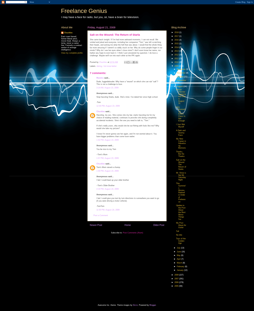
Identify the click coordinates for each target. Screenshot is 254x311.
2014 (176, 47)
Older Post (158, 225)
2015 (176, 43)
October (180, 76)
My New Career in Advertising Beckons (181, 143)
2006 (176, 282)
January (180, 270)
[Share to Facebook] (133, 62)
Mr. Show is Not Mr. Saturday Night (181, 176)
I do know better (110, 66)
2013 (176, 51)
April (179, 259)
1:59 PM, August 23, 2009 (107, 171)
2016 (176, 40)
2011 (176, 58)
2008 (176, 275)
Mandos (100, 78)
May (179, 255)
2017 (176, 36)
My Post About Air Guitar (181, 225)
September (181, 80)
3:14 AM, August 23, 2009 (107, 88)
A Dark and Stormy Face (181, 132)
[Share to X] (131, 62)
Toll (177, 231)
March (180, 263)
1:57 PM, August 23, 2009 (107, 158)
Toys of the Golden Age (181, 240)
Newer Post (96, 225)
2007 (176, 279)
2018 (176, 32)
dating (99, 66)
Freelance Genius (84, 11)
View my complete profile (72, 53)
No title (179, 235)
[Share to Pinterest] (136, 62)
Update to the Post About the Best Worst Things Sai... (181, 212)
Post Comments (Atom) (133, 233)
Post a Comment (100, 215)
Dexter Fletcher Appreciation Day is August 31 (181, 96)
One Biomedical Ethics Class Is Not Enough (180, 114)
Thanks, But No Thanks (180, 154)
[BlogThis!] (128, 62)
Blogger (152, 305)
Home (128, 225)
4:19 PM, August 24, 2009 (107, 189)
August (180, 86)
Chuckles (100, 111)
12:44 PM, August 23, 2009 (108, 106)
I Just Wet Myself (180, 125)
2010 (176, 62)
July (179, 248)
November (181, 73)
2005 (176, 286)
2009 (176, 66)
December (181, 69)
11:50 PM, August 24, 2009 (108, 210)
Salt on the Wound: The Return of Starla (181, 164)
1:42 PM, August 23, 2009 (107, 140)
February (181, 266)
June (179, 252)
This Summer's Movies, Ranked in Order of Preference (181, 192)
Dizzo (135, 305)
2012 (176, 55)
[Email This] (125, 62)
